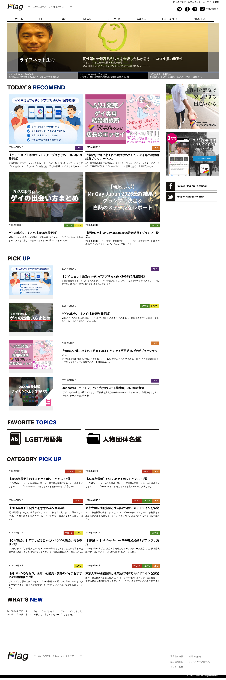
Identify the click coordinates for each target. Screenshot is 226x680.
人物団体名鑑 (122, 438)
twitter (179, 9)
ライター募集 (176, 667)
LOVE (64, 19)
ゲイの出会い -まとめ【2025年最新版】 (34, 232)
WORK (19, 19)
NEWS (87, 19)
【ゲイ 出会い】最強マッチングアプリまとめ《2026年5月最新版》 (45, 157)
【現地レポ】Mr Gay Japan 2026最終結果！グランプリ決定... (122, 234)
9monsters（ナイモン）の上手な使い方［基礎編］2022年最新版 (103, 387)
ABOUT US (200, 19)
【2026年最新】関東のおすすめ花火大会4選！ (38, 508)
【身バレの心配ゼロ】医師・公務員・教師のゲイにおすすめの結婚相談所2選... (45, 575)
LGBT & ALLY (169, 19)
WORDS (141, 19)
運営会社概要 (176, 656)
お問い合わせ (212, 9)
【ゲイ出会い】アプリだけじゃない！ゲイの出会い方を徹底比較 (45, 542)
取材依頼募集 (176, 662)
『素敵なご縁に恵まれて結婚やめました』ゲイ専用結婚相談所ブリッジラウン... (122, 157)
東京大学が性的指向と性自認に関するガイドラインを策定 (122, 508)
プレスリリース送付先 (199, 662)
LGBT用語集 (44, 438)
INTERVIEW (113, 19)
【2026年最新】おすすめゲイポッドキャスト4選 (39, 478)
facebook (187, 9)
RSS (195, 9)
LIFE (41, 19)
